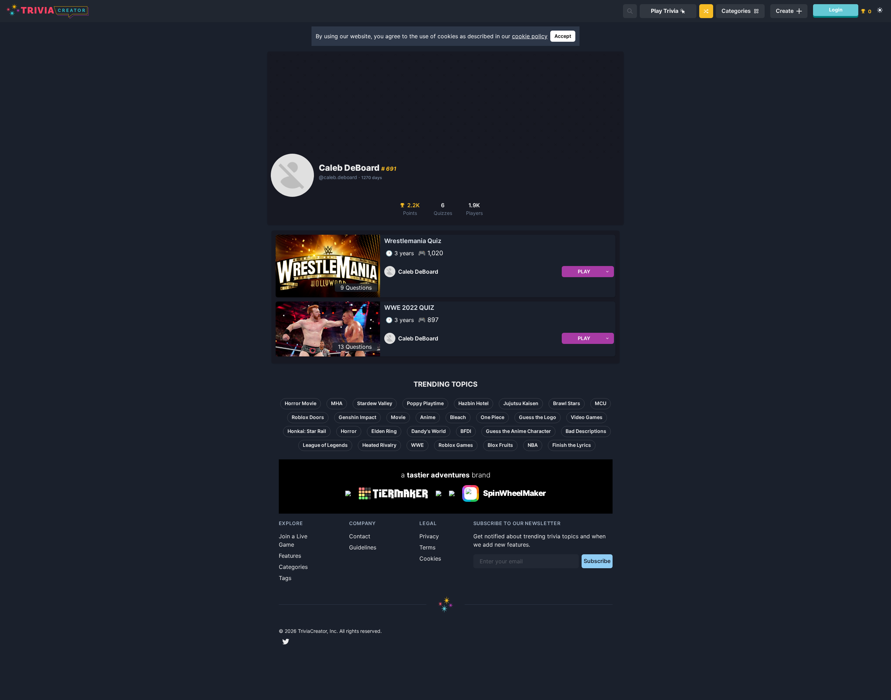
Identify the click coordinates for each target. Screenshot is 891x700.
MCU (600, 403)
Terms (427, 547)
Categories (293, 566)
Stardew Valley (374, 403)
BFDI (465, 431)
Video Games (586, 417)
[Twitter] (286, 642)
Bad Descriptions (586, 431)
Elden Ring (384, 431)
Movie (398, 417)
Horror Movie (300, 403)
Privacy (429, 536)
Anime (427, 417)
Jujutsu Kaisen (520, 403)
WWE (417, 445)
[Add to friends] (630, 11)
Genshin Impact (357, 417)
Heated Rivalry (379, 445)
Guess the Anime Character (518, 431)
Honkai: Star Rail (306, 431)
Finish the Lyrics (571, 445)
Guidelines (362, 547)
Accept (562, 36)
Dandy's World (428, 431)
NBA (533, 445)
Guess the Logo (537, 417)
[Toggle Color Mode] (879, 10)
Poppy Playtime (425, 403)
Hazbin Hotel (473, 403)
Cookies (430, 558)
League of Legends (325, 445)
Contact (359, 536)
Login (836, 10)
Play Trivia (664, 10)
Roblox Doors (308, 417)
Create (785, 10)
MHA (336, 403)
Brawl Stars (566, 403)
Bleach (458, 417)
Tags (285, 577)
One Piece (492, 417)
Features (290, 555)
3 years (404, 253)
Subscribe (597, 560)
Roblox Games (456, 445)
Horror (349, 431)
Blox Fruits (500, 445)
